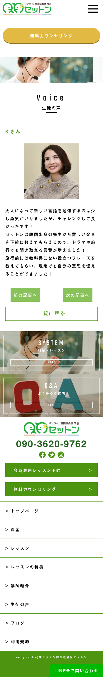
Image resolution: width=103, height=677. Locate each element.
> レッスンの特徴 (24, 567)
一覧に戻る (51, 313)
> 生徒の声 (17, 604)
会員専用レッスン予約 (37, 470)
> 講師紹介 (17, 585)
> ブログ (15, 623)
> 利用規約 (17, 641)
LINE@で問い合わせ (76, 670)
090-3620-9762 (51, 443)
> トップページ (22, 511)
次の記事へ (78, 295)
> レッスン (17, 548)
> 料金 (12, 529)
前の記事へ (25, 295)
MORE (51, 362)
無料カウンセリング (51, 35)
